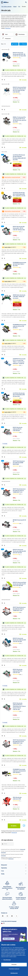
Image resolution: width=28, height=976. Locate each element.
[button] (14, 865)
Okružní (24, 6)
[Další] (24, 825)
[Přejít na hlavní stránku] (5, 2)
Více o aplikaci (7, 938)
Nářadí (14, 6)
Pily (19, 6)
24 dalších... (14, 826)
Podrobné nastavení (14, 969)
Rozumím (14, 964)
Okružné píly (22, 849)
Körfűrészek (10, 858)
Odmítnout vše (14, 973)
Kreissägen (3, 852)
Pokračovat (8, 28)
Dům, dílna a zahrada (6, 6)
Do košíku (24, 80)
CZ (4, 923)
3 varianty (4, 443)
